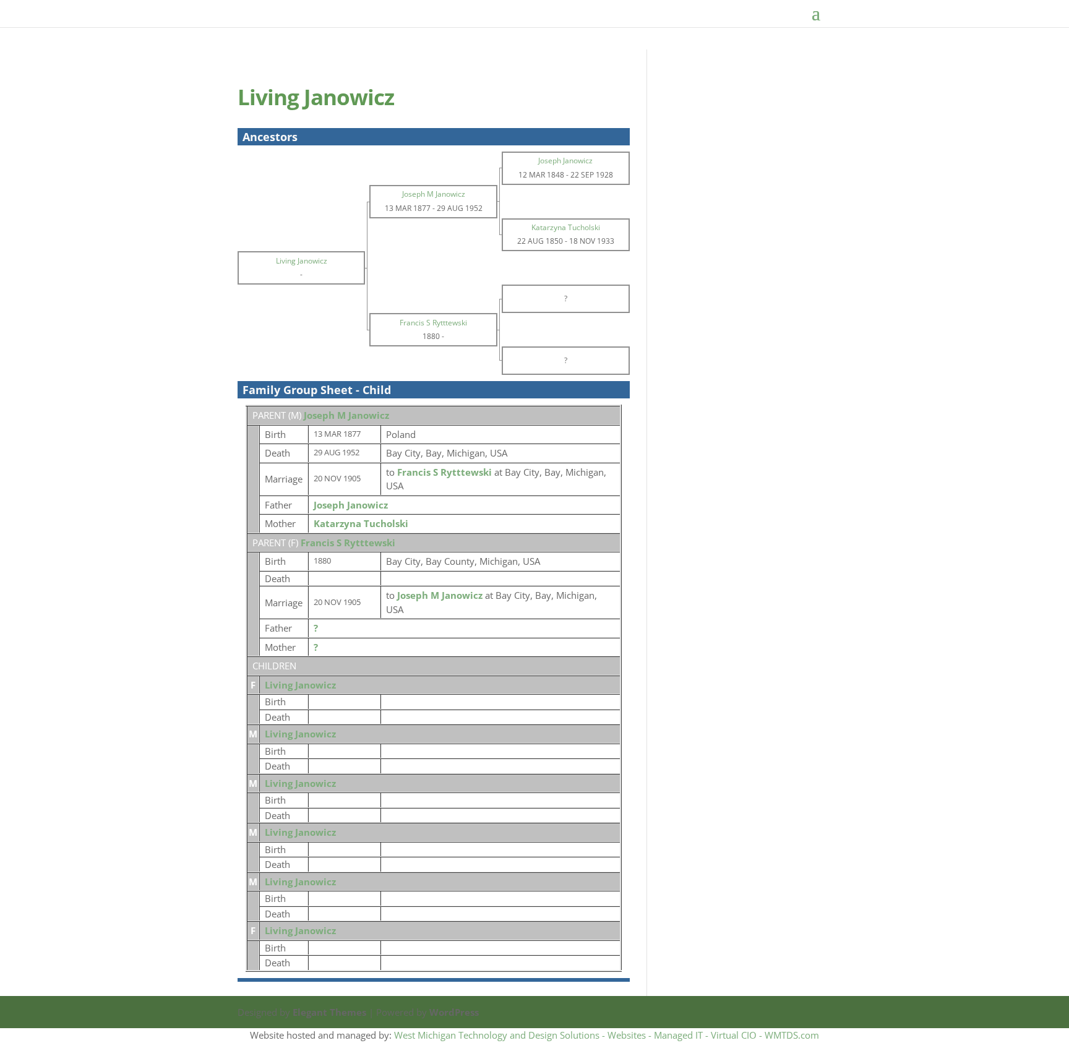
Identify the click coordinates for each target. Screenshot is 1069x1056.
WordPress (454, 1012)
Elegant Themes (329, 1012)
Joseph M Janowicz (346, 415)
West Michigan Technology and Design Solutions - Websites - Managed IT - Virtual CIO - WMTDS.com (606, 1035)
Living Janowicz (300, 685)
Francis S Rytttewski (348, 542)
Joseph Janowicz (351, 505)
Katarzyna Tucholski (361, 523)
